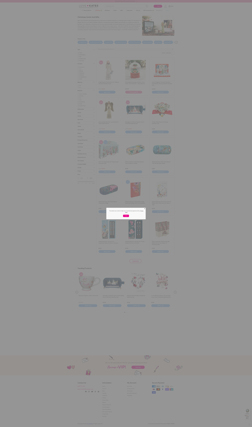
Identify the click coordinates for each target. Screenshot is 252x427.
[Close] (144, 208)
